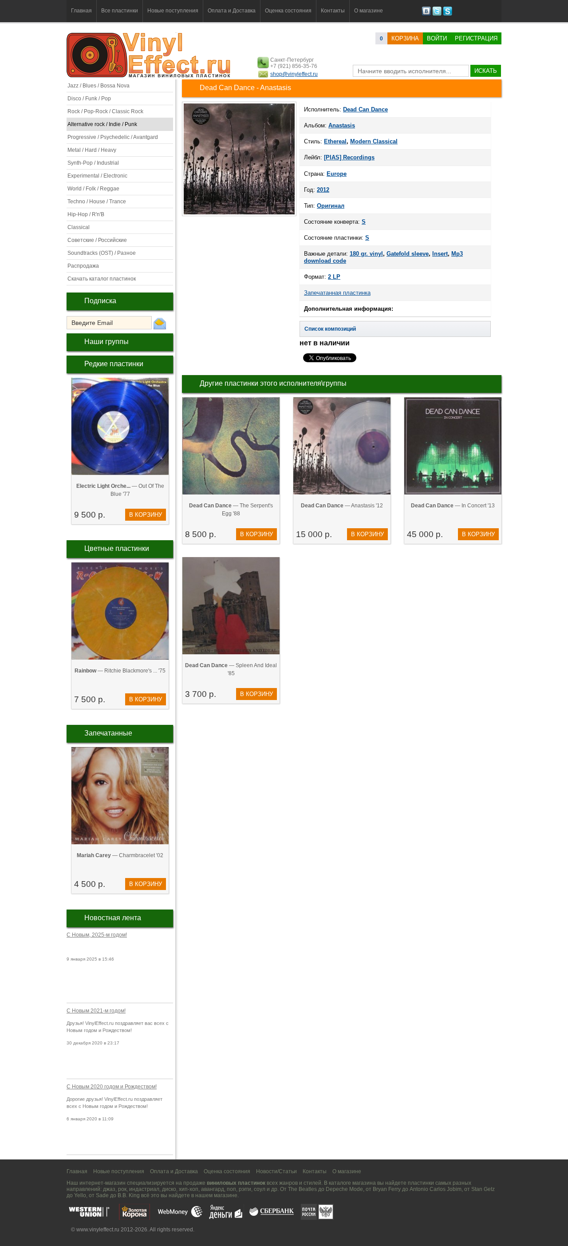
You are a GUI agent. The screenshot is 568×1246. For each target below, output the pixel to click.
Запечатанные (108, 733)
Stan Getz (483, 1189)
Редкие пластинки (113, 364)
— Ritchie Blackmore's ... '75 (120, 671)
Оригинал (330, 205)
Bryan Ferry (387, 1189)
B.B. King (129, 1195)
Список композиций (330, 329)
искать (485, 70)
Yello (80, 1195)
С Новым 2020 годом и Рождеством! (112, 1087)
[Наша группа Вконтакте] (426, 14)
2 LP (334, 276)
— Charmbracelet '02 (120, 855)
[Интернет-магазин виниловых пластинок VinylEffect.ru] (149, 75)
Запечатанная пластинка (337, 292)
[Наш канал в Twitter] (437, 14)
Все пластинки (119, 11)
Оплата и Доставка (232, 11)
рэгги (245, 1189)
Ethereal (335, 141)
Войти (437, 38)
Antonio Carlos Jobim (436, 1189)
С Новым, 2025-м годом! (97, 935)
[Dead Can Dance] (239, 215)
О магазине (368, 11)
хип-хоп (188, 1189)
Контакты (333, 11)
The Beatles (302, 1189)
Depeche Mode (344, 1189)
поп (231, 1189)
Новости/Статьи (276, 1171)
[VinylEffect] (447, 14)
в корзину (145, 514)
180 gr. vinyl (366, 253)
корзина (405, 38)
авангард (212, 1189)
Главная (81, 11)
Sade (102, 1195)
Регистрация (476, 38)
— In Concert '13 (453, 505)
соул (259, 1189)
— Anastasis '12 (342, 505)
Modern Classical (374, 141)
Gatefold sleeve (408, 253)
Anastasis (341, 125)
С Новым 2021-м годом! (96, 1011)
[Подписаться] (159, 323)
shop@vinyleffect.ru (294, 74)
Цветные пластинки (116, 548)
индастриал (144, 1189)
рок (122, 1189)
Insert (440, 253)
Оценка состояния (288, 11)
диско (169, 1189)
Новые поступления (172, 11)
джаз (109, 1189)
